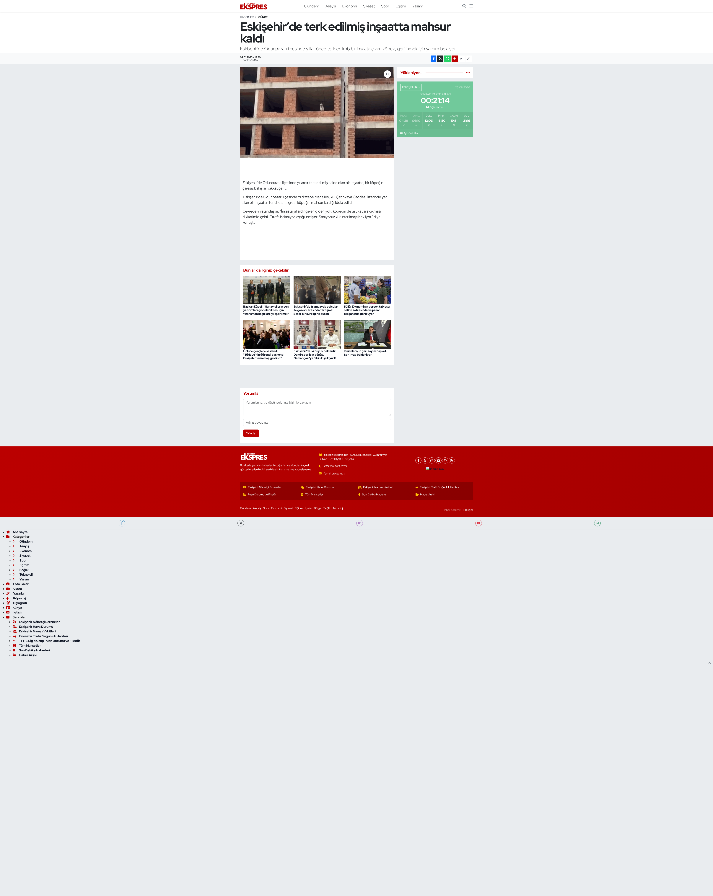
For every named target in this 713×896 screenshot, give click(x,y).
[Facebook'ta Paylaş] (433, 59)
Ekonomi (349, 6)
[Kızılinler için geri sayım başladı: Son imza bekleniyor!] (367, 334)
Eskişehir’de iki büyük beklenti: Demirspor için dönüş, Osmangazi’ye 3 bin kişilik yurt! (315, 354)
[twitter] (240, 523)
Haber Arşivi (427, 494)
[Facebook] (418, 460)
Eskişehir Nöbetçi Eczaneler (264, 487)
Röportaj (19, 598)
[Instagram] (432, 460)
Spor (385, 6)
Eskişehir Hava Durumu (320, 487)
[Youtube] (438, 460)
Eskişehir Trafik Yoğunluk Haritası (439, 487)
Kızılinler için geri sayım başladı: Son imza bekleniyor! (365, 353)
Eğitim (400, 6)
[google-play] (435, 469)
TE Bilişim (467, 510)
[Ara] (464, 6)
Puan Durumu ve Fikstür (262, 494)
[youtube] (478, 523)
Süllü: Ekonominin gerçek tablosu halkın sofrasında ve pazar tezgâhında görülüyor (367, 310)
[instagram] (359, 523)
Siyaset (369, 6)
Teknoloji (338, 508)
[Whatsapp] (445, 460)
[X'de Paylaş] (440, 59)
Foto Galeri (21, 584)
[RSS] (452, 460)
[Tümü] (468, 73)
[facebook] (122, 523)
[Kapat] (710, 663)
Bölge (317, 508)
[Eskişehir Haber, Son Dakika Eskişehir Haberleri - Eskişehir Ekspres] (254, 6)
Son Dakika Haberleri (374, 494)
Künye (17, 608)
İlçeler (308, 508)
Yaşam (417, 6)
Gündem (311, 6)
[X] (425, 460)
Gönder (251, 433)
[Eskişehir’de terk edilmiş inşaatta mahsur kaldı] (317, 112)
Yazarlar (19, 593)
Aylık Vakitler (410, 133)
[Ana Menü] (471, 6)
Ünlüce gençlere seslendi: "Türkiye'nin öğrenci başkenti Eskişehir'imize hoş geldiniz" (263, 354)
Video (17, 589)
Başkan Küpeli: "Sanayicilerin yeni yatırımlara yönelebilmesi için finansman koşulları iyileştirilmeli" (266, 310)
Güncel (263, 17)
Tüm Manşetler (314, 494)
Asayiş (330, 6)
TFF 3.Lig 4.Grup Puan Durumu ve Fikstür (49, 641)
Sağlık (327, 508)
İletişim (18, 612)
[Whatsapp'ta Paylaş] (447, 59)
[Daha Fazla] (455, 59)
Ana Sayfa (20, 532)
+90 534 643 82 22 (335, 466)
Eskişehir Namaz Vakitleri (378, 487)
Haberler (247, 17)
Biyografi (20, 603)
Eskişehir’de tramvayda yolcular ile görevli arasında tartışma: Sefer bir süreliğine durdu (316, 310)
